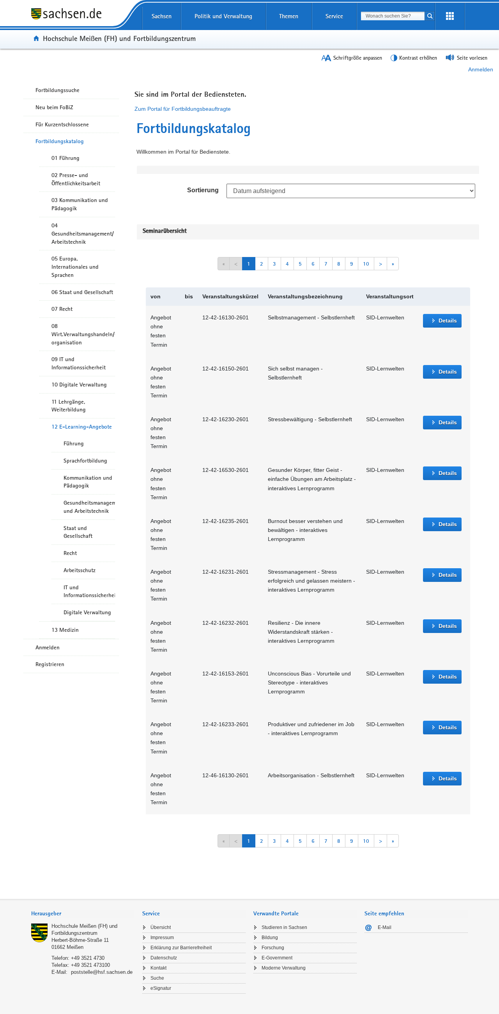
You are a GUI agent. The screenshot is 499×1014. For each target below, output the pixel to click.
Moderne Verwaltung (284, 968)
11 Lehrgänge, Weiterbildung (68, 405)
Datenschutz (163, 958)
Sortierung (203, 190)
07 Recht (62, 308)
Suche (157, 978)
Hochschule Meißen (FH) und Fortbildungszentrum (119, 38)
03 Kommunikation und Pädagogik (79, 204)
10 (366, 263)
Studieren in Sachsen (284, 927)
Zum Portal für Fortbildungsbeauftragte (182, 109)
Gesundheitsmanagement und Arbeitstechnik (89, 506)
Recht (70, 553)
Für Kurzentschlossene (62, 124)
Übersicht (160, 927)
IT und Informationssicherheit (89, 591)
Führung (74, 443)
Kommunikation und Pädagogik (88, 481)
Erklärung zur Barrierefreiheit (181, 947)
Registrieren (49, 664)
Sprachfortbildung (85, 460)
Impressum (162, 937)
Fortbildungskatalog (59, 141)
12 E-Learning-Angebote (81, 426)
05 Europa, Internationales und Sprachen (75, 266)
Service (334, 16)
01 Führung (65, 157)
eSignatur (160, 988)
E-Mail (384, 927)
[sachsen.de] (82, 19)
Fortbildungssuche (57, 90)
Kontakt (158, 968)
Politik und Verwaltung (223, 16)
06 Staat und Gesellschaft (82, 292)
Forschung (273, 947)
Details (448, 320)
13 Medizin (65, 629)
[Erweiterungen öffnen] (450, 16)
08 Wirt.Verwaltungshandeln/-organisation (83, 334)
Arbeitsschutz (80, 570)
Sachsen (162, 16)
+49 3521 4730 (87, 958)
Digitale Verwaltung (87, 612)
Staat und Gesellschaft (78, 532)
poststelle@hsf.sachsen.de (102, 972)
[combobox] (393, 16)
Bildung (270, 937)
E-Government (277, 958)
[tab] (82, 914)
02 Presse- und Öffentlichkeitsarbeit (75, 179)
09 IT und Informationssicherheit (78, 363)
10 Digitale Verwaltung (79, 384)
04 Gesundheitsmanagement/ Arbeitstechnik (82, 233)
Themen (288, 16)
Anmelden (480, 69)
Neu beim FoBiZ (54, 107)
